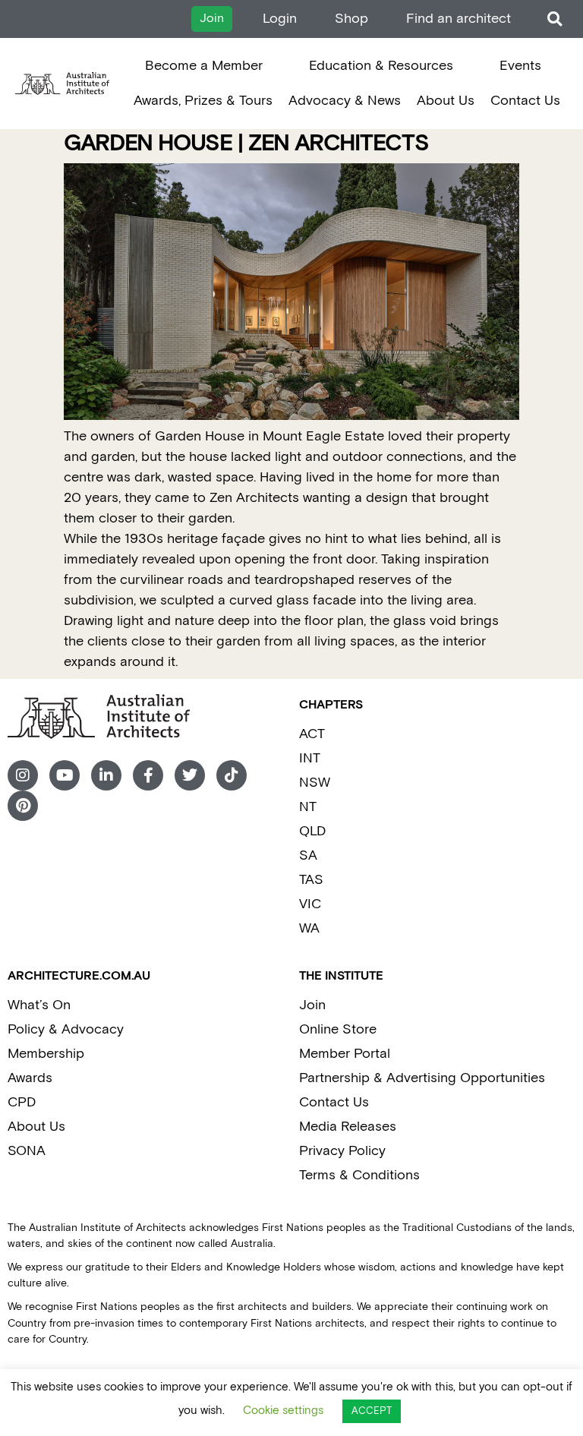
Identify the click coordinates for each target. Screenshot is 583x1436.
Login (280, 18)
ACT (312, 734)
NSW (314, 782)
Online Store (338, 1029)
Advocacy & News (344, 100)
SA (308, 855)
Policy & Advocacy (66, 1029)
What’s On (39, 1005)
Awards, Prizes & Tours (203, 100)
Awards (30, 1078)
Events (520, 65)
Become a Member (204, 65)
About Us (445, 100)
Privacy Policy (342, 1151)
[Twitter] (190, 775)
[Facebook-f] (148, 775)
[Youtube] (64, 775)
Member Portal (344, 1053)
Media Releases (347, 1126)
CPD (22, 1102)
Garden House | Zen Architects (246, 144)
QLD (312, 831)
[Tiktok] (231, 775)
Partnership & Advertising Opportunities (422, 1078)
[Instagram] (23, 775)
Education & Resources (381, 65)
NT (308, 807)
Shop (351, 18)
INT (309, 758)
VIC (310, 904)
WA (309, 928)
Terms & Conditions (359, 1175)
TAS (311, 879)
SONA (27, 1151)
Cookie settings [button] (283, 1410)
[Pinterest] (23, 806)
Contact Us (525, 100)
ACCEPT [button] (371, 1411)
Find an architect (458, 18)
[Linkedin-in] (106, 775)
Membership (46, 1053)
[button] (554, 19)
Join (312, 1005)
